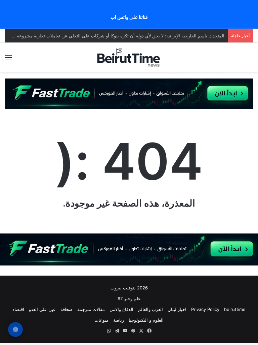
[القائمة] (8, 59)
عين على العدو (42, 309)
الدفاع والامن (121, 309)
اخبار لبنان (177, 309)
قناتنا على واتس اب (129, 17)
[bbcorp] (129, 93)
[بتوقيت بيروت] (129, 57)
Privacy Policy (205, 309)
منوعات (101, 320)
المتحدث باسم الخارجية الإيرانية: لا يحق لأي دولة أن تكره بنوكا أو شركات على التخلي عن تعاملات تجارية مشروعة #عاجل (113, 35)
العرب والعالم (150, 309)
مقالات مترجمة (91, 309)
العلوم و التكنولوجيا (146, 320)
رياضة (118, 320)
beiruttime (235, 309)
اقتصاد (18, 309)
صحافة (66, 309)
